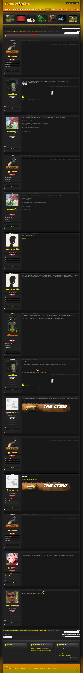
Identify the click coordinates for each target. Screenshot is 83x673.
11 (38, 436)
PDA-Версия (54, 668)
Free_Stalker (12, 40)
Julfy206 (32, 652)
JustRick (47, 648)
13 (40, 514)
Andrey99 (12, 552)
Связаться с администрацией (36, 668)
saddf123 (44, 650)
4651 (12, 622)
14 (40, 552)
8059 (12, 70)
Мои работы (24, 238)
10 (38, 396)
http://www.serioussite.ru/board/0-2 (29, 479)
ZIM (12, 589)
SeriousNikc (12, 78)
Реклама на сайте (24, 668)
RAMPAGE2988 (34, 648)
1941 (12, 429)
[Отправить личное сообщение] (5, 68)
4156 (12, 352)
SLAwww (12, 115)
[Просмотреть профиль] (4, 68)
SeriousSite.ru (9, 31)
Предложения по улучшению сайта (19, 31)
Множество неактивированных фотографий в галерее (37, 31)
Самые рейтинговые (63, 648)
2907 (12, 108)
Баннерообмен (47, 668)
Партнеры (17, 668)
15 (40, 589)
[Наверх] (77, 671)
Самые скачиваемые (63, 651)
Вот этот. (72, 276)
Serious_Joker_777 (42, 652)
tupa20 (36, 652)
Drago (43, 648)
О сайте (6, 666)
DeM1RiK (48, 650)
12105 (12, 266)
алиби (12, 396)
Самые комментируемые (64, 655)
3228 (12, 582)
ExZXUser (39, 650)
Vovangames (33, 650)
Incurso (39, 648)
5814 (12, 148)
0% (10, 66)
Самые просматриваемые (65, 653)
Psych (12, 313)
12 (38, 474)
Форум (4, 31)
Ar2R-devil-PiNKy (12, 233)
